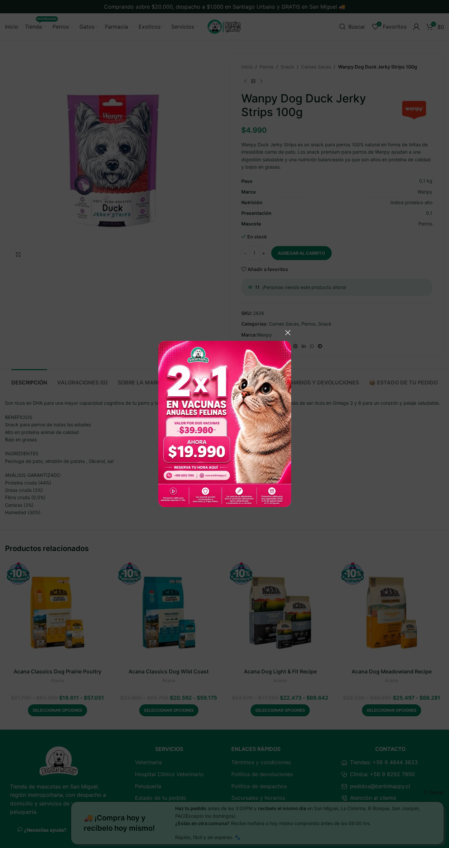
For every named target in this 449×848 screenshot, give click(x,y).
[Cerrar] (288, 332)
